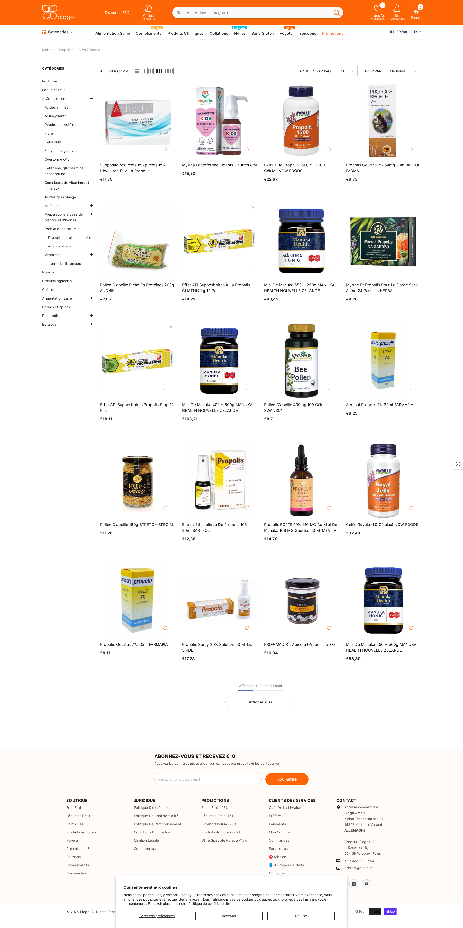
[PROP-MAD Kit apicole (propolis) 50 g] (301, 600)
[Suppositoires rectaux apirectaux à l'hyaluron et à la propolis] (137, 121)
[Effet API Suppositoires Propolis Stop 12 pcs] (137, 360)
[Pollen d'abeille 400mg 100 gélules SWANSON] (301, 360)
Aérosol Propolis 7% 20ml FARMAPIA (379, 404)
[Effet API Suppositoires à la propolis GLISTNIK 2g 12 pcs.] (219, 241)
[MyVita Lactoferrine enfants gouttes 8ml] (219, 121)
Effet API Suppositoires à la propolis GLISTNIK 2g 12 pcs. (216, 287)
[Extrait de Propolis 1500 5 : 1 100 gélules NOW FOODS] (301, 121)
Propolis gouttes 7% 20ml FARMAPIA (134, 644)
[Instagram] (353, 883)
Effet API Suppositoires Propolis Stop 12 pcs (137, 407)
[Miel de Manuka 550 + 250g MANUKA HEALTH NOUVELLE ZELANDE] (301, 241)
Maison (47, 50)
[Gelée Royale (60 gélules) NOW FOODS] (383, 480)
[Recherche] (257, 13)
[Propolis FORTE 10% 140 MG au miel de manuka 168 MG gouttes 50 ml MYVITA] (301, 480)
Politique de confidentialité (209, 903)
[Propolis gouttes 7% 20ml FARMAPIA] (137, 600)
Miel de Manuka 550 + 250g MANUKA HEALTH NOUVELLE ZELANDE (299, 287)
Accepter (229, 916)
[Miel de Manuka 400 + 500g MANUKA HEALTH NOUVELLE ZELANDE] (219, 360)
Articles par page (316, 71)
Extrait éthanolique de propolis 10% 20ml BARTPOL (215, 527)
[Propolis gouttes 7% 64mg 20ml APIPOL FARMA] (383, 121)
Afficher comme (115, 71)
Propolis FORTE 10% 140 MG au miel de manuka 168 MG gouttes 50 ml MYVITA (300, 527)
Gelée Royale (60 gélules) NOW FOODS (382, 524)
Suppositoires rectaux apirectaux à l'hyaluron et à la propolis (133, 168)
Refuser (301, 916)
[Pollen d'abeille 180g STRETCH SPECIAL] (137, 480)
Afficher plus (260, 702)
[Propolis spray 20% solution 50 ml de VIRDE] (219, 600)
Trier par (372, 71)
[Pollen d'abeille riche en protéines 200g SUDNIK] (137, 241)
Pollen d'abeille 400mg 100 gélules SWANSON (296, 407)
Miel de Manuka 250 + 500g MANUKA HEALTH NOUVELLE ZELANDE (381, 647)
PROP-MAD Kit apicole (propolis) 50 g (299, 644)
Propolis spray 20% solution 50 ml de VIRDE (217, 647)
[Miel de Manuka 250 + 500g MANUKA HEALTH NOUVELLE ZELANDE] (383, 600)
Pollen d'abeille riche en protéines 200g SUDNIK (137, 287)
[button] (67, 205)
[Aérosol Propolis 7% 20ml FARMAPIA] (383, 360)
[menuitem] (67, 81)
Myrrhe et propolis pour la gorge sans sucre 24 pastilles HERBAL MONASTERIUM (382, 287)
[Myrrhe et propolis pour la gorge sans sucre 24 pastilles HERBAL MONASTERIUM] (383, 241)
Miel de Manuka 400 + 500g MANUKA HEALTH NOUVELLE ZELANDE (217, 407)
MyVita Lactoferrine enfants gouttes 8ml (219, 165)
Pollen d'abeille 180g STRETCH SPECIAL (137, 524)
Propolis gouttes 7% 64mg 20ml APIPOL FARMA (383, 168)
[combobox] (251, 13)
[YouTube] (366, 883)
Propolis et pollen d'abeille (79, 50)
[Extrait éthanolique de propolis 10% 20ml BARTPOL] (219, 480)
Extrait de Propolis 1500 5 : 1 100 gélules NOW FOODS (294, 168)
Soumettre (287, 779)
